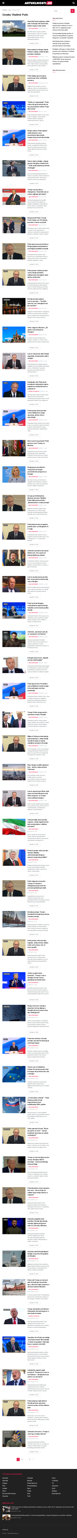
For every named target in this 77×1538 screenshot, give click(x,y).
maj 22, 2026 (43, 419)
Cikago (4, 1483)
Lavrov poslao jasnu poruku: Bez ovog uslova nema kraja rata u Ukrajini (37, 579)
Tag (10, 10)
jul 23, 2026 (43, 140)
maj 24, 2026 (44, 391)
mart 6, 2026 (43, 745)
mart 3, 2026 (43, 800)
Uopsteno (55, 1486)
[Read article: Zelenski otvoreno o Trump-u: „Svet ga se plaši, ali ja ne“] (13, 1439)
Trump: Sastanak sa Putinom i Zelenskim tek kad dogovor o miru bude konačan (38, 1311)
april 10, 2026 (44, 636)
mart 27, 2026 (43, 693)
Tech (28, 1496)
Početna (4, 10)
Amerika (6, 22)
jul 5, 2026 (43, 196)
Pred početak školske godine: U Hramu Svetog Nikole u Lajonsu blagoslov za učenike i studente (63, 36)
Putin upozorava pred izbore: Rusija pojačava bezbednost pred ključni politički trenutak (38, 246)
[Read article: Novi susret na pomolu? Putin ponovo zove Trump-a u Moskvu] (13, 448)
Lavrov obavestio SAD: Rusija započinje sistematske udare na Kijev (38, 356)
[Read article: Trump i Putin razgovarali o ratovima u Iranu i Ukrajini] (13, 719)
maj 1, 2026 (43, 557)
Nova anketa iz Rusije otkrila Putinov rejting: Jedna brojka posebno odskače (37, 52)
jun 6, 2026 (43, 279)
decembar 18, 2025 (33, 1048)
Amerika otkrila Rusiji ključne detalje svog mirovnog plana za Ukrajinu (37, 1254)
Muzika (29, 1480)
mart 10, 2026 (43, 717)
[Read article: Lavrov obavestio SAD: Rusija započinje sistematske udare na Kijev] (13, 361)
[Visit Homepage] (38, 3)
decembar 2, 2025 (33, 1199)
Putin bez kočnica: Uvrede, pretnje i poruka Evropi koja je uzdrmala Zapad (38, 1041)
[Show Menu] (3, 3)
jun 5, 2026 (43, 308)
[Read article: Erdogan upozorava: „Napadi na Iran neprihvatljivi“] (13, 665)
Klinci (4, 1491)
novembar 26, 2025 (33, 1318)
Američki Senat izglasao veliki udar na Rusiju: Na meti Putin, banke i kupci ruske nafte (38, 23)
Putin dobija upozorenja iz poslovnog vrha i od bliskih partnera (37, 78)
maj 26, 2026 (43, 361)
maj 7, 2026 (43, 505)
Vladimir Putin (16, 10)
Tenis (54, 1478)
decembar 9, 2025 (33, 1109)
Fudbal (4, 1488)
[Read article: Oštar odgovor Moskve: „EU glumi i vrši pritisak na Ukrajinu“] (13, 335)
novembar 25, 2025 (33, 1381)
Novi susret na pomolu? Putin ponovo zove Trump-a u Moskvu (38, 443)
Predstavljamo (32, 1486)
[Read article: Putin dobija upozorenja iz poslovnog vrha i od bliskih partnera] (13, 83)
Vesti (53, 1488)
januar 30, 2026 (32, 831)
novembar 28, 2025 (33, 1291)
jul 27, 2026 (43, 111)
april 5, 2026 (43, 662)
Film (3, 1486)
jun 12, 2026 (43, 251)
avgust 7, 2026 (44, 56)
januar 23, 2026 (32, 892)
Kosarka (5, 1496)
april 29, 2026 (44, 612)
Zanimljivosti (56, 1493)
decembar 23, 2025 (33, 1017)
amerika (5, 1478)
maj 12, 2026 (43, 448)
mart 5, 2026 (43, 772)
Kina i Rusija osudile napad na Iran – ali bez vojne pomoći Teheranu (37, 767)
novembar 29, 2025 (33, 1260)
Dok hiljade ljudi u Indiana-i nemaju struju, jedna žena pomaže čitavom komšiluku (61, 44)
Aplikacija (5, 1529)
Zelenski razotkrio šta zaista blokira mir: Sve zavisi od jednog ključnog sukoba (37, 553)
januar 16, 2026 (32, 952)
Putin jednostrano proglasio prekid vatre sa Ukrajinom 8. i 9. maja (38, 526)
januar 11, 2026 (32, 984)
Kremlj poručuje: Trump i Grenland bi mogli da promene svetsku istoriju (38, 914)
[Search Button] (74, 3)
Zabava (54, 1491)
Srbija (29, 1491)
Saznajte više (34, 43)
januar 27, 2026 (32, 862)
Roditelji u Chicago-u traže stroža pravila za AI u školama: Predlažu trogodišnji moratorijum (63, 51)
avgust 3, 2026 (44, 83)
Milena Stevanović (34, 391)
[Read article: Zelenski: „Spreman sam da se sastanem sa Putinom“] (13, 639)
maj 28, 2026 (43, 334)
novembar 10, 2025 (33, 1438)
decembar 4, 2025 (33, 1140)
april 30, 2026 (44, 584)
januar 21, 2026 (32, 921)
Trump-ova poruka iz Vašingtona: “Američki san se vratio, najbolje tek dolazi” (38, 192)
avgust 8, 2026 (44, 28)
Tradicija (55, 1480)
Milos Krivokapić (33, 28)
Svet (5, 50)
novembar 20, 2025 (33, 1412)
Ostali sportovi (32, 1483)
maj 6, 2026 (43, 531)
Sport (29, 1488)
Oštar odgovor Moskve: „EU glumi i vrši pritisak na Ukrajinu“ (37, 330)
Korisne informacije (9, 1493)
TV (53, 1483)
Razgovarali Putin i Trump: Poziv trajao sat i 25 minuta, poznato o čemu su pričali (37, 220)
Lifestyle (30, 1478)
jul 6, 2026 (43, 170)
